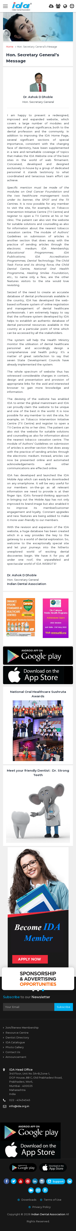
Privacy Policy (41, 1207)
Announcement (15, 1056)
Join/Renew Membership (22, 1027)
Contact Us (12, 1052)
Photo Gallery (14, 1047)
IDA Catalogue (15, 1042)
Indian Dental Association (48, 1214)
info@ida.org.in (19, 1106)
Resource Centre (17, 1032)
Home (9, 46)
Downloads (28, 1199)
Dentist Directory (17, 1037)
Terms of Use (52, 1199)
